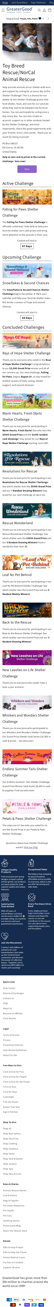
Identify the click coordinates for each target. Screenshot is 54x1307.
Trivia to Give (9, 1086)
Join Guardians (19, 2)
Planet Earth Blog (12, 1225)
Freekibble (8, 1096)
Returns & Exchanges (13, 993)
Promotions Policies (13, 1044)
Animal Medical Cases (14, 1257)
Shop (5, 2)
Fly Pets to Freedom (13, 1262)
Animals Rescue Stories (14, 1190)
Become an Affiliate (13, 1013)
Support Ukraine (11, 1267)
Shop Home (9, 1153)
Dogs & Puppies (11, 1200)
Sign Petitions (38, 2)
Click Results (9, 1018)
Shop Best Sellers (11, 1133)
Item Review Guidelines (15, 1050)
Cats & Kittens (10, 1195)
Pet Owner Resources (13, 1205)
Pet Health (8, 1210)
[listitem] (27, 219)
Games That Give (11, 1106)
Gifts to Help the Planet (14, 1252)
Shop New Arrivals (12, 1173)
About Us (7, 1008)
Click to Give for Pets (13, 1071)
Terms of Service (11, 1034)
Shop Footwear (10, 1148)
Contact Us (8, 998)
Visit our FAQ (31, 847)
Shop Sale (8, 1168)
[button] (39, 10)
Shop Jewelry (10, 1163)
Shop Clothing (10, 1143)
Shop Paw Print (10, 1138)
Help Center (9, 988)
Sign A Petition (10, 1111)
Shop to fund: (22, 18)
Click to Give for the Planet (16, 1081)
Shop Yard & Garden (13, 1158)
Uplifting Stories (11, 1220)
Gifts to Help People (13, 1247)
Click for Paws (10, 1091)
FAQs (5, 1003)
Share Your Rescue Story (15, 1230)
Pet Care (7, 1215)
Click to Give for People (15, 1076)
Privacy (7, 1040)
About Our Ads (10, 1055)
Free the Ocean (10, 1101)
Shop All (7, 1128)
